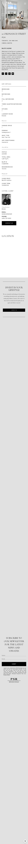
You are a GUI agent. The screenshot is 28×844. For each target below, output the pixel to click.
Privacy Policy (7, 674)
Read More (5, 69)
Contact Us (14, 310)
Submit (14, 664)
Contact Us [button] (9, 223)
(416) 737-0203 (6, 218)
